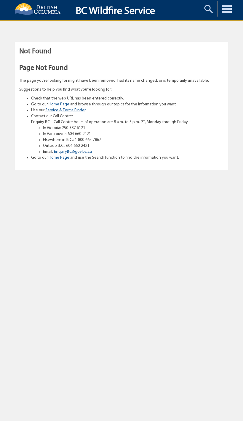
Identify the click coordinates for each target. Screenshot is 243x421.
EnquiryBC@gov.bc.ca (73, 152)
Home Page (59, 104)
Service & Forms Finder (65, 110)
